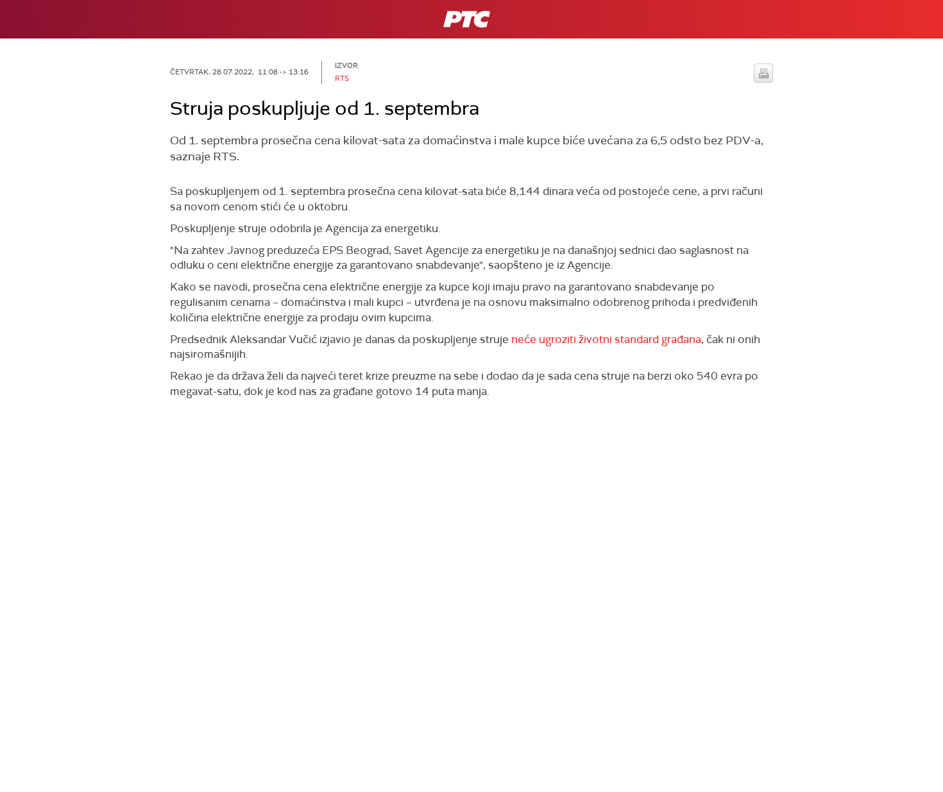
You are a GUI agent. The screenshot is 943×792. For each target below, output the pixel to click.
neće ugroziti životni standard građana (606, 339)
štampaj (763, 73)
